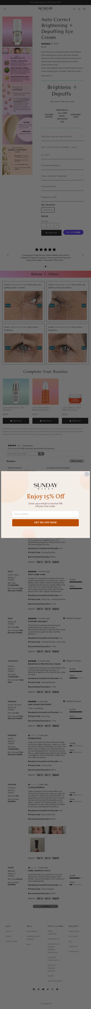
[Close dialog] (87, 474)
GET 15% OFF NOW (45, 522)
